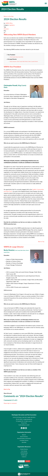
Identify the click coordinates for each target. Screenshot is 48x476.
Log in (27, 461)
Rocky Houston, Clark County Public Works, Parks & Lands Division (24, 61)
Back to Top (41, 241)
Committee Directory (24, 440)
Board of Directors (24, 436)
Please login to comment (10, 403)
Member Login (24, 454)
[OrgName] (9, 3)
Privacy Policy (24, 423)
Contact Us (24, 456)
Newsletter (24, 442)
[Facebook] (21, 428)
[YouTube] (26, 428)
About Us (24, 434)
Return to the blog (8, 16)
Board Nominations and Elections (24, 438)
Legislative (12, 25)
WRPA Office (9, 23)
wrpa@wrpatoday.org (27, 419)
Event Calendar (24, 451)
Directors (6, 29)
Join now (21, 461)
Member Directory (24, 449)
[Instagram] (24, 428)
